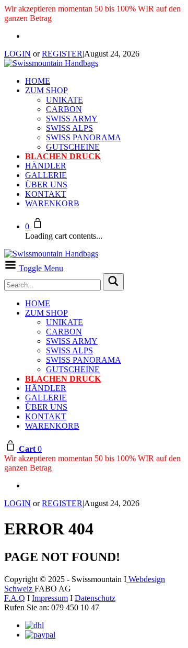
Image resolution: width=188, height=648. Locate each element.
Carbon (64, 109)
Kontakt (45, 193)
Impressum (50, 598)
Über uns (46, 184)
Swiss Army (72, 118)
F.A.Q (14, 598)
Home (37, 80)
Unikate (64, 99)
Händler (45, 165)
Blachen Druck (63, 156)
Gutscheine (73, 146)
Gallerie (46, 175)
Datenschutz (95, 598)
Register (62, 53)
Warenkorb (52, 203)
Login (17, 53)
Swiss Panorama (83, 137)
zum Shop (46, 90)
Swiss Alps (69, 128)
